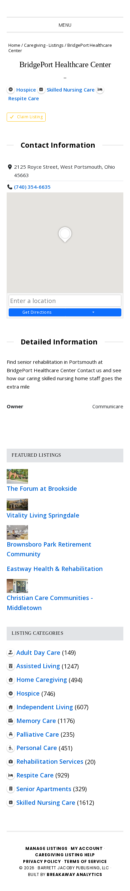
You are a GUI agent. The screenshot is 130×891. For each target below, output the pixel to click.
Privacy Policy (42, 861)
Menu (65, 25)
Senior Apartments (43, 789)
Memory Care (36, 721)
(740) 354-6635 (32, 186)
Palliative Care (37, 734)
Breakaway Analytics (74, 874)
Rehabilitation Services (49, 761)
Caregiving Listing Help (65, 855)
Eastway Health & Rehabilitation (55, 569)
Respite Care (35, 775)
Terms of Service (85, 861)
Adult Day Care (38, 652)
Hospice (28, 693)
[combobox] (65, 301)
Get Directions (37, 312)
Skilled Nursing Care (45, 802)
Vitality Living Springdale (43, 515)
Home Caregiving (41, 680)
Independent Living (44, 707)
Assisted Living (38, 666)
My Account (87, 848)
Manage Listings (46, 848)
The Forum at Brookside (42, 488)
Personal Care (36, 748)
